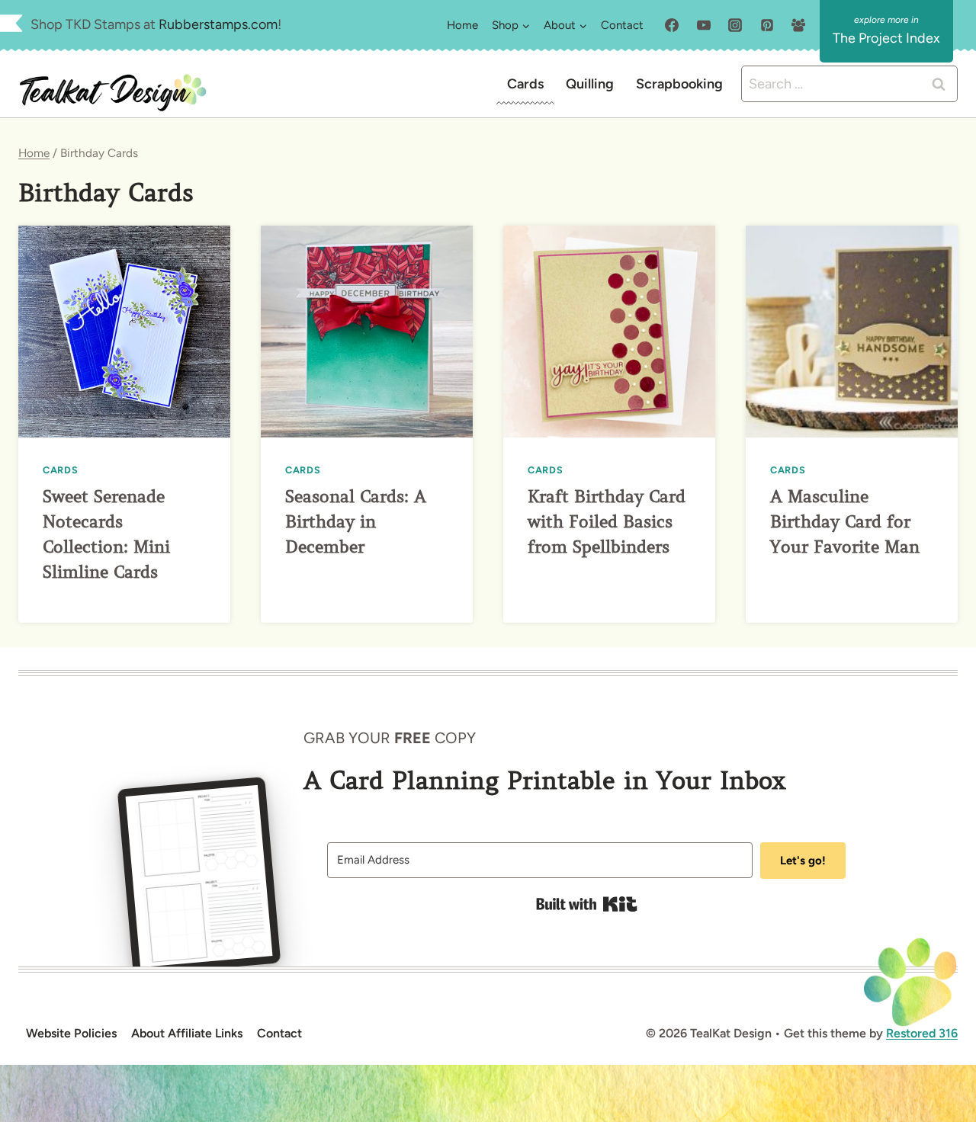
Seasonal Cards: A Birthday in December (355, 521)
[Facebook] (671, 25)
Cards (525, 83)
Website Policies (71, 1033)
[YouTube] (704, 25)
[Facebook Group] (798, 25)
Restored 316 (922, 1033)
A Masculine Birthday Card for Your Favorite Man (845, 521)
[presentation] (124, 332)
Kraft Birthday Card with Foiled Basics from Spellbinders (606, 521)
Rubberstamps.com (218, 24)
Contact (622, 25)
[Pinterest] (767, 25)
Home (462, 25)
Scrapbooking (679, 83)
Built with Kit (586, 904)
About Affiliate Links (186, 1033)
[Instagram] (735, 25)
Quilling (590, 83)
